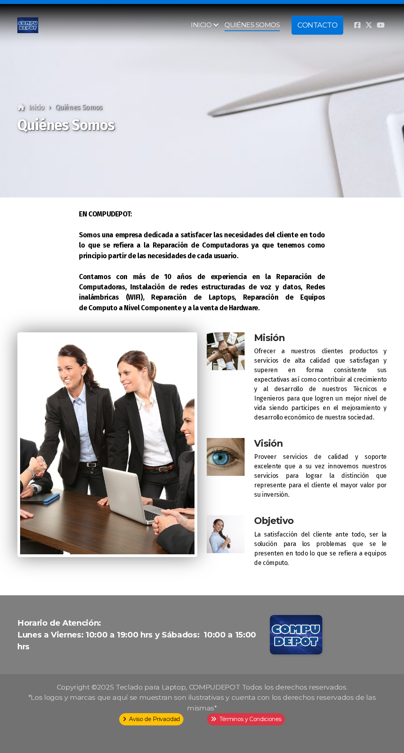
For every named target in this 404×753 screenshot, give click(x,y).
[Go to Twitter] (369, 25)
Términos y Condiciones (250, 719)
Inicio (36, 107)
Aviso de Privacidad (154, 719)
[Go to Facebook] (357, 25)
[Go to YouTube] (381, 25)
